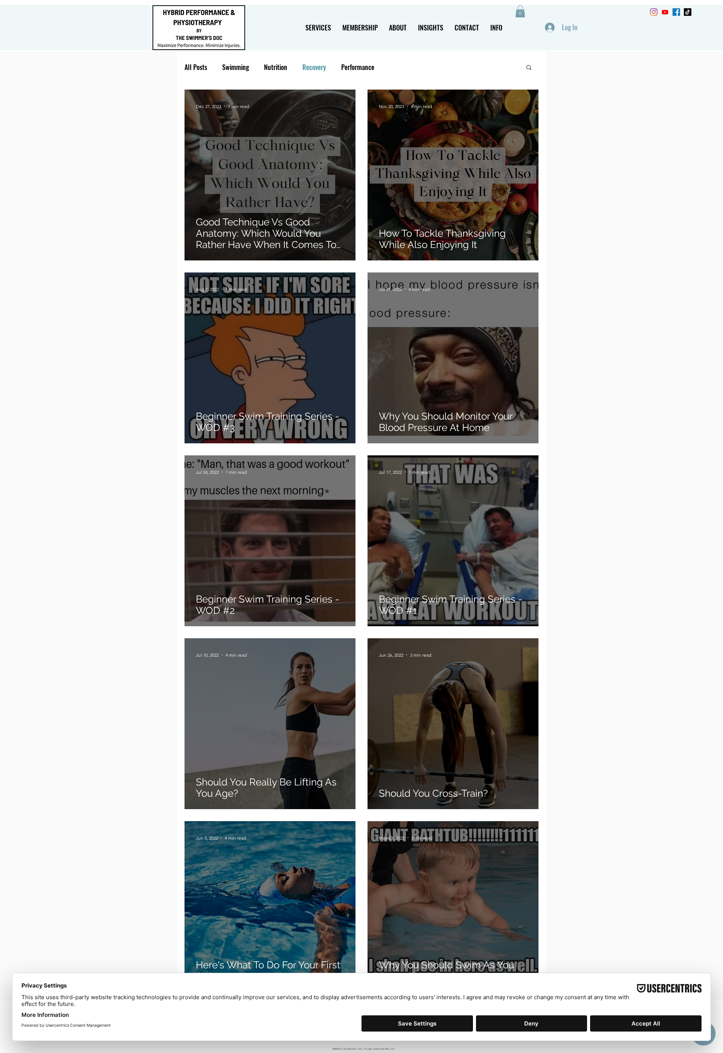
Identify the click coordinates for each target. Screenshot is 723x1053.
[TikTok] (687, 12)
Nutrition (275, 67)
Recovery (314, 67)
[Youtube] (665, 12)
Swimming (235, 67)
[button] (318, 27)
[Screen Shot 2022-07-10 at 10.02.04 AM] (676, 12)
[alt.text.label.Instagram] (653, 12)
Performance (357, 67)
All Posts (196, 67)
